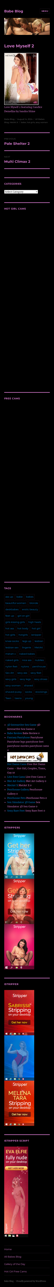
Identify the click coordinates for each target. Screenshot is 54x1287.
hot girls (31, 122)
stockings (41, 691)
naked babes (27, 653)
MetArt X (14, 122)
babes (29, 596)
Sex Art (9, 672)
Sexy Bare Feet (16, 810)
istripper (36, 634)
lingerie (26, 647)
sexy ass (22, 672)
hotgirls (23, 634)
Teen (8, 698)
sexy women (42, 122)
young (29, 698)
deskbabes (12, 609)
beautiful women (15, 603)
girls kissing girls (15, 622)
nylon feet (11, 666)
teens (18, 698)
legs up (26, 641)
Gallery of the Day (14, 1264)
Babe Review (14, 733)
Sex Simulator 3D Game (21, 802)
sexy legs (25, 679)
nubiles (39, 660)
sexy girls (10, 679)
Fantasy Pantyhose (18, 737)
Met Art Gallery (16, 781)
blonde (34, 603)
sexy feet (36, 672)
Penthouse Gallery (18, 789)
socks (28, 691)
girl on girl (23, 615)
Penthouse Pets (16, 797)
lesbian (39, 641)
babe (23, 122)
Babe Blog (13, 11)
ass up (9, 596)
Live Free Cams (16, 776)
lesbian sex (12, 647)
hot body (22, 628)
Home (8, 1249)
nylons (25, 666)
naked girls (12, 660)
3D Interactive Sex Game (21, 724)
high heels (34, 622)
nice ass (27, 660)
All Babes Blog (12, 1256)
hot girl (36, 628)
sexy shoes (40, 679)
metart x (10, 653)
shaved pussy (13, 691)
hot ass (9, 628)
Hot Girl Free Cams (15, 1271)
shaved (28, 685)
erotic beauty (30, 609)
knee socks (12, 641)
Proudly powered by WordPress (31, 1281)
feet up (9, 615)
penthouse (39, 666)
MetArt (38, 647)
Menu (45, 11)
